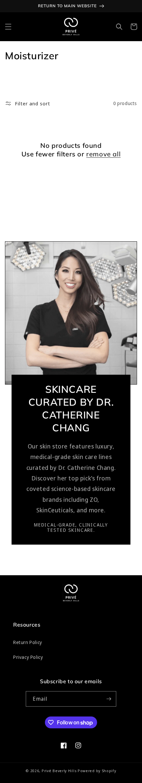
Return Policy (27, 642)
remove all (103, 154)
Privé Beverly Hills (59, 770)
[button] (8, 26)
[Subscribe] (108, 699)
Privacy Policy (28, 657)
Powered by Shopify (97, 770)
